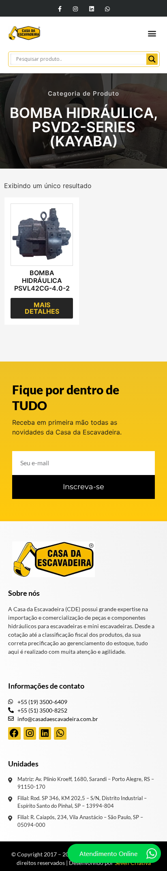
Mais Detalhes (42, 308)
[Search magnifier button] (152, 59)
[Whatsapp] (107, 9)
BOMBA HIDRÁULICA (82, 112)
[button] (152, 33)
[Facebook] (14, 733)
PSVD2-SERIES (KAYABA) (83, 134)
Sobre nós (24, 593)
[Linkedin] (91, 9)
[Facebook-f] (60, 9)
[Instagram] (76, 9)
